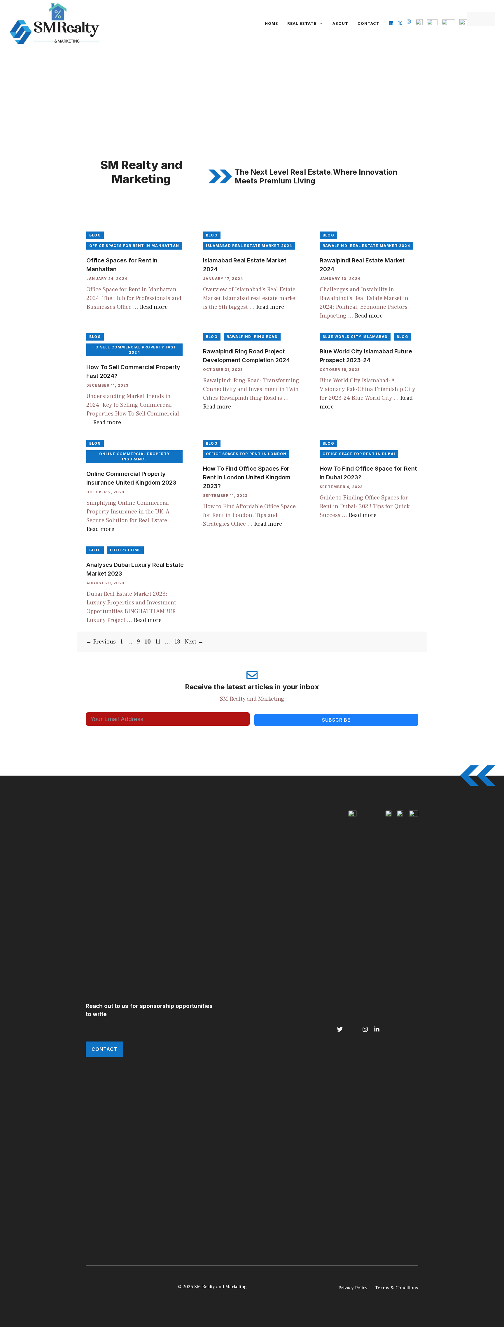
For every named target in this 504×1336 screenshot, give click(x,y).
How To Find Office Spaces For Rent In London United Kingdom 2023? (246, 477)
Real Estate (301, 23)
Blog (95, 235)
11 (158, 642)
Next (194, 642)
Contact (368, 23)
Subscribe (336, 720)
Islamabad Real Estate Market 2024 (249, 245)
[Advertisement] (252, 91)
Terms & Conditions (396, 1288)
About (340, 23)
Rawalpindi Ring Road (252, 336)
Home (271, 23)
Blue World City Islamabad (355, 336)
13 (178, 642)
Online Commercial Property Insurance (134, 456)
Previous (101, 642)
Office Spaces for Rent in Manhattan (134, 245)
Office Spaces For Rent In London (246, 454)
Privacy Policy (353, 1288)
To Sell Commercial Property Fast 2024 (134, 350)
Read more (154, 307)
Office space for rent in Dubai (359, 454)
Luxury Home (125, 550)
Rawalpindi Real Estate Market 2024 (366, 245)
